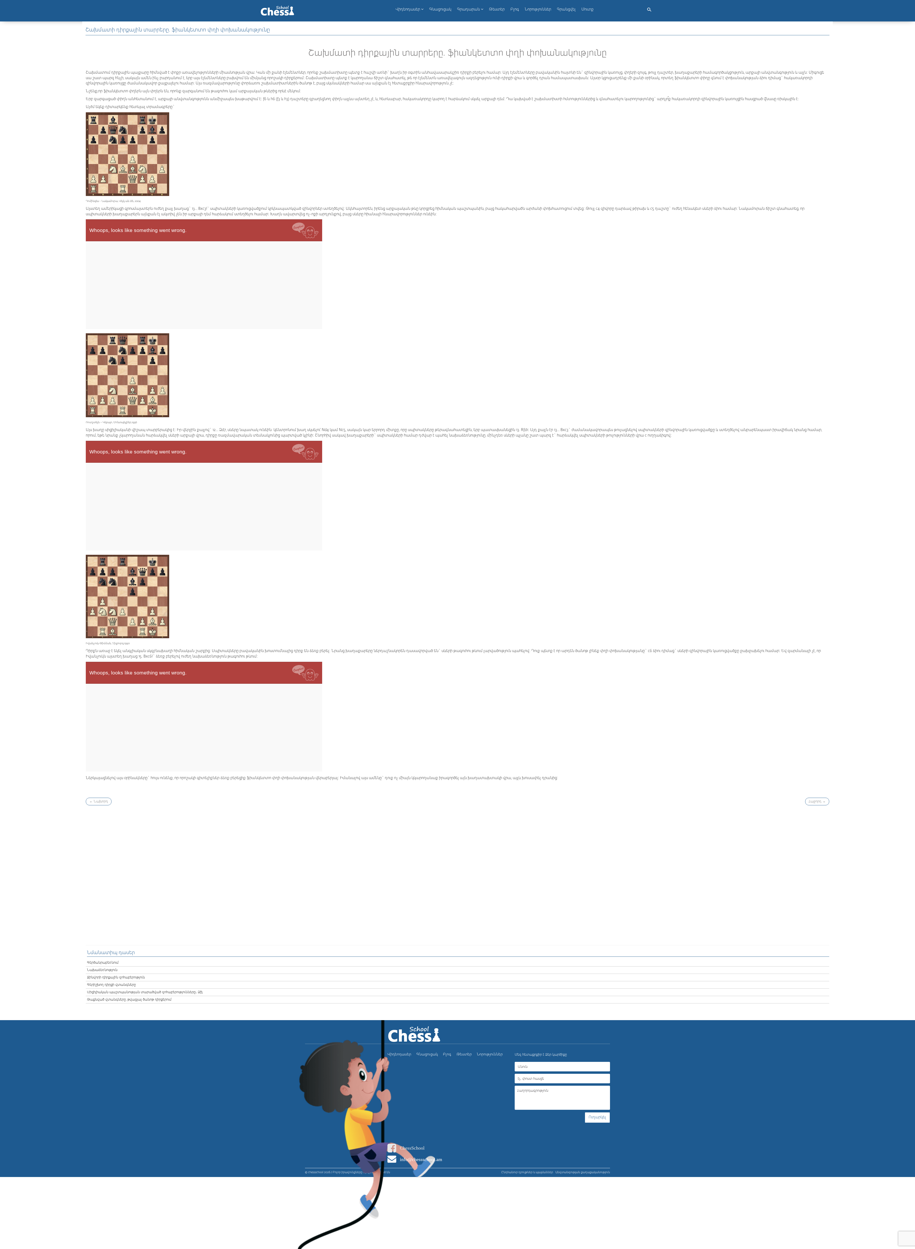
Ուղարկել (597, 1117)
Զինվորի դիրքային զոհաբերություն (116, 977)
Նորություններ (490, 1054)
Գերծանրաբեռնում (103, 962)
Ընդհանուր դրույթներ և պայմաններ (527, 1172)
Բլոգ (447, 1054)
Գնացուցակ (427, 1054)
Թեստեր (464, 1054)
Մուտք (587, 9)
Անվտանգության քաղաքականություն (582, 1172)
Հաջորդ (817, 801)
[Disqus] (457, 874)
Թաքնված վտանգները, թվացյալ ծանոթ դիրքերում (129, 999)
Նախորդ (98, 801)
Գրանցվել (566, 9)
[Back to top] (906, 1225)
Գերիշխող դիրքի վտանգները (111, 985)
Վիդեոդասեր (408, 9)
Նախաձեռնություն (102, 970)
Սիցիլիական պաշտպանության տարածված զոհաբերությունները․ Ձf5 (145, 992)
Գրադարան (469, 9)
